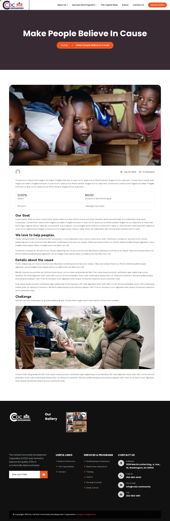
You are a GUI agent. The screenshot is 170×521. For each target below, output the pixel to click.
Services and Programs (83, 5)
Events (125, 5)
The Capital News (109, 5)
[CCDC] (13, 5)
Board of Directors (66, 461)
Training (89, 471)
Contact (62, 471)
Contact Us (138, 5)
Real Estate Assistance (96, 466)
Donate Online (157, 5)
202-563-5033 (133, 477)
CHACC (89, 477)
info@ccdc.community (138, 486)
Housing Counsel (93, 482)
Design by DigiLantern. (86, 514)
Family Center (92, 487)
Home (64, 45)
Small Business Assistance (98, 461)
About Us (61, 5)
